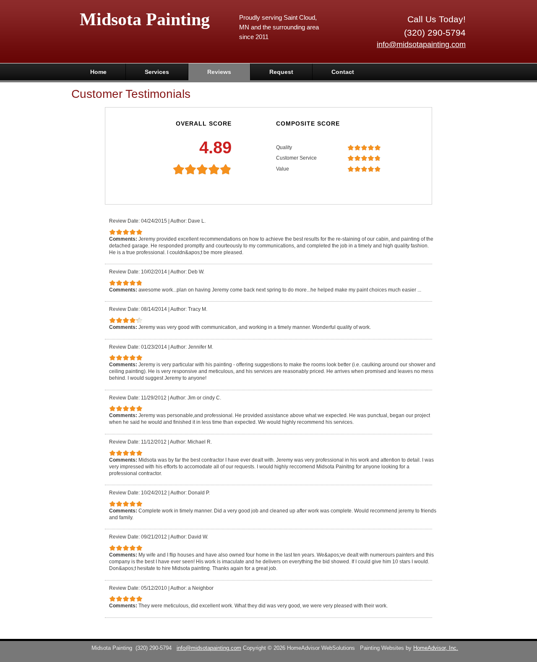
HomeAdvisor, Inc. (435, 648)
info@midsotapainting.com (421, 44)
